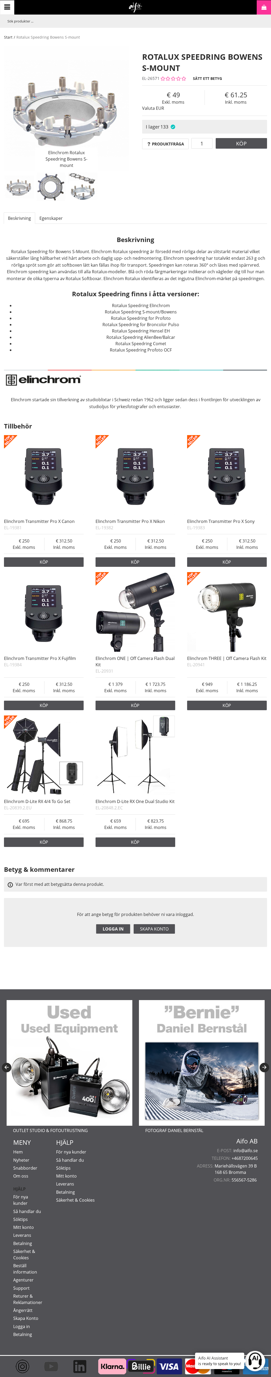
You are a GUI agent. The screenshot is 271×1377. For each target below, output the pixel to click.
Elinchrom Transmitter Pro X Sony (221, 521)
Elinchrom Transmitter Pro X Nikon (130, 521)
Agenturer (23, 1280)
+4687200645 (245, 1158)
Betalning (22, 1243)
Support (21, 1288)
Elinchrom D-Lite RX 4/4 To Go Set (37, 801)
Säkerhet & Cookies (75, 1200)
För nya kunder (71, 1152)
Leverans (22, 1235)
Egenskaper (51, 218)
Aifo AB (247, 1141)
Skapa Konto (25, 1318)
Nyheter (21, 1160)
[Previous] (6, 1067)
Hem (18, 1152)
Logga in (113, 929)
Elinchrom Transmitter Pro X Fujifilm (40, 658)
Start (8, 37)
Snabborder (25, 1168)
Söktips (20, 1219)
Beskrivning (19, 218)
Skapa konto (154, 929)
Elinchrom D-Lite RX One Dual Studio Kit (135, 801)
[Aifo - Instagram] (21, 1366)
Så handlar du (27, 1211)
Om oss (20, 1176)
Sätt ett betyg (207, 78)
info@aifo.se (245, 1150)
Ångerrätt (23, 1310)
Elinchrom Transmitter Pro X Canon (39, 521)
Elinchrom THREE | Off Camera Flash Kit (227, 658)
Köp (241, 143)
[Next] (264, 1067)
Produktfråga (168, 144)
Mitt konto (23, 1227)
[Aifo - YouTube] (49, 1366)
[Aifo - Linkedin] (78, 1366)
